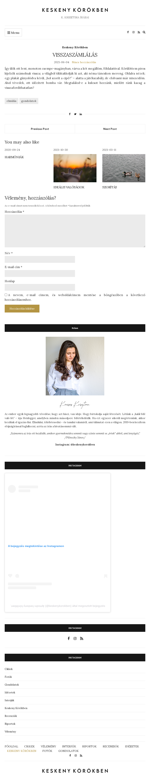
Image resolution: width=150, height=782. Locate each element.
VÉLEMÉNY (48, 746)
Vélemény (10, 731)
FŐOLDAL (11, 746)
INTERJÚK (69, 746)
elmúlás (11, 101)
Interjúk (9, 700)
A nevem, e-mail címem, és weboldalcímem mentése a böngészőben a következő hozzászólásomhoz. (75, 297)
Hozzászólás (14, 212)
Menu (14, 33)
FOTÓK (47, 751)
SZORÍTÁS (109, 187)
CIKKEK (29, 746)
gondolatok (28, 101)
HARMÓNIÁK (14, 157)
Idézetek (10, 692)
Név (9, 253)
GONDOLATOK (68, 751)
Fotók (8, 677)
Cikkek (9, 669)
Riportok (10, 723)
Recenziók (11, 716)
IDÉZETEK (132, 746)
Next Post (110, 128)
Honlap (10, 281)
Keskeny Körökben (75, 47)
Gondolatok (12, 684)
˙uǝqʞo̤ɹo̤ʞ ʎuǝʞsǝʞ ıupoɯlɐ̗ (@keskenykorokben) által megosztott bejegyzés (57, 605)
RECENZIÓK (111, 746)
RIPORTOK (89, 746)
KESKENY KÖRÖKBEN (21, 751)
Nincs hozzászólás (84, 62)
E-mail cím (13, 267)
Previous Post (40, 128)
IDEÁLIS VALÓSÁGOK (69, 187)
